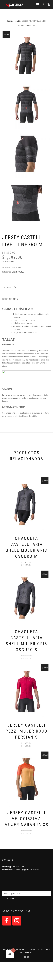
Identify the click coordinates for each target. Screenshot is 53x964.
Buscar (10, 898)
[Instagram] (16, 920)
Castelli (25, 21)
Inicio (9, 21)
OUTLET (21, 272)
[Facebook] (6, 920)
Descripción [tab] (10, 287)
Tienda (17, 21)
